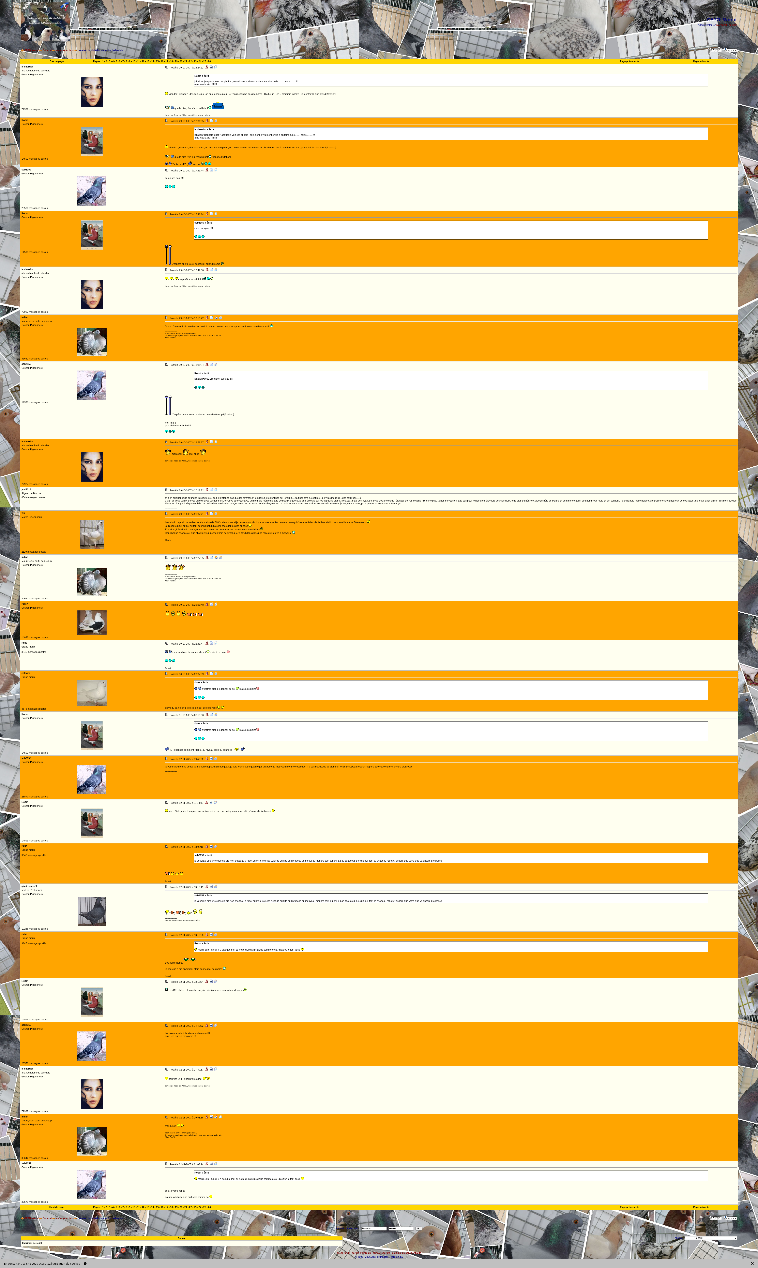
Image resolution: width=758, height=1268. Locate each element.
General (47, 50)
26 (209, 61)
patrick (733, 25)
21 (185, 61)
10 (133, 61)
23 (195, 61)
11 (138, 61)
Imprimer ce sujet (32, 1243)
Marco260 (722, 25)
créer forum (343, 1253)
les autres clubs (65, 50)
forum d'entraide (361, 1253)
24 (200, 61)
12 (143, 61)
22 (190, 61)
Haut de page (56, 1207)
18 (171, 61)
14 (152, 61)
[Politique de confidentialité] (85, 1263)
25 (204, 61)
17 (166, 61)
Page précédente (629, 61)
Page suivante (701, 61)
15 (157, 61)
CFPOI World (31, 50)
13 (147, 61)
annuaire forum (381, 1253)
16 (162, 61)
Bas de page (57, 61)
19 (176, 61)
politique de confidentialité (406, 1253)
